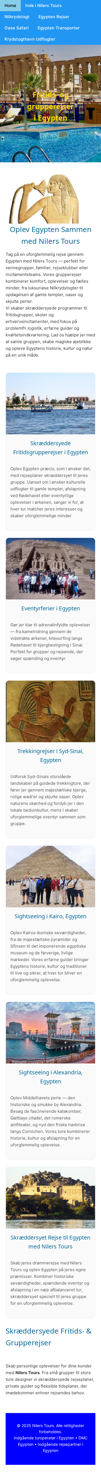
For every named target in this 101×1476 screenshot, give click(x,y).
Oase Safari (16, 28)
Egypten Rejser (53, 16)
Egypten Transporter (59, 28)
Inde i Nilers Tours (43, 5)
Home (10, 5)
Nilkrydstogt (16, 16)
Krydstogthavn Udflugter (29, 39)
